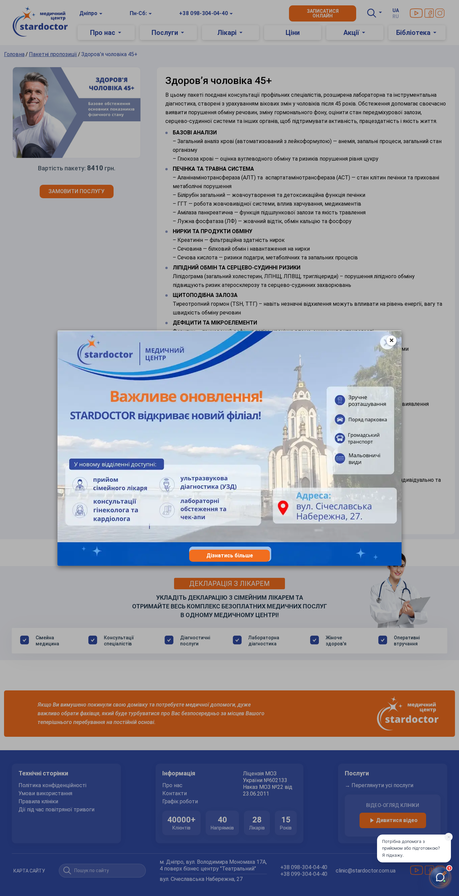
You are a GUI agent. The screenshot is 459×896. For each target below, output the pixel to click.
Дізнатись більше (229, 555)
